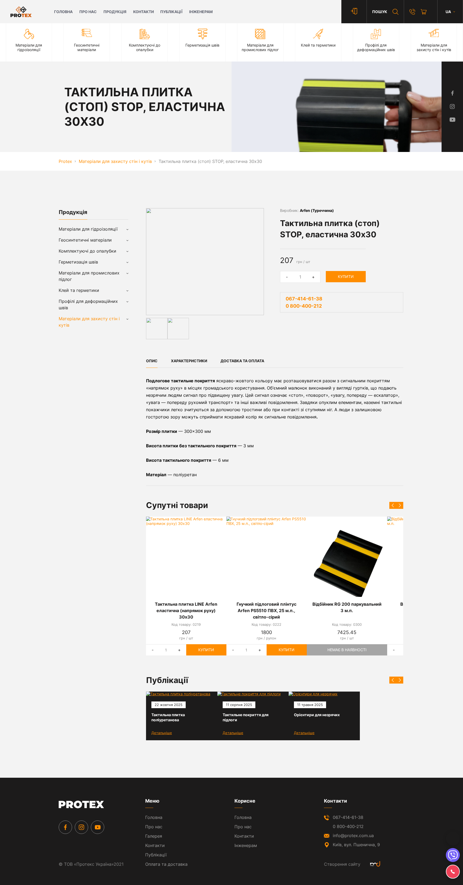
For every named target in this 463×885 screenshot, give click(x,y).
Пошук (379, 11)
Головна (63, 11)
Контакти (143, 11)
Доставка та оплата (242, 360)
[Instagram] (81, 827)
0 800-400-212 (304, 306)
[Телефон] (412, 12)
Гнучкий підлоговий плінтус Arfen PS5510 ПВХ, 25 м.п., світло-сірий (266, 610)
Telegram (453, 838)
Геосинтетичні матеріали (85, 240)
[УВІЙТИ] (354, 11)
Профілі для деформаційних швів (88, 304)
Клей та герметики (79, 290)
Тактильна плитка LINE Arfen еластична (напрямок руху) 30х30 (186, 610)
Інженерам (201, 11)
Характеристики (189, 360)
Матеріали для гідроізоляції (88, 229)
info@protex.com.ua (353, 835)
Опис (152, 360)
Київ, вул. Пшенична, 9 (356, 844)
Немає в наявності (347, 649)
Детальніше (161, 733)
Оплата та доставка (166, 864)
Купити (346, 276)
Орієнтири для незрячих (317, 714)
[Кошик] (424, 12)
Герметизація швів (78, 262)
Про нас (88, 11)
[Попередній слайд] (392, 505)
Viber (453, 855)
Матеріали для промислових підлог (89, 276)
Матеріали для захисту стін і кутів (89, 322)
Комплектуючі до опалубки (87, 251)
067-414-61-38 (304, 299)
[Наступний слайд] (399, 505)
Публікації (171, 11)
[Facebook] (65, 827)
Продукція (114, 11)
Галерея (153, 836)
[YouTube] (97, 827)
